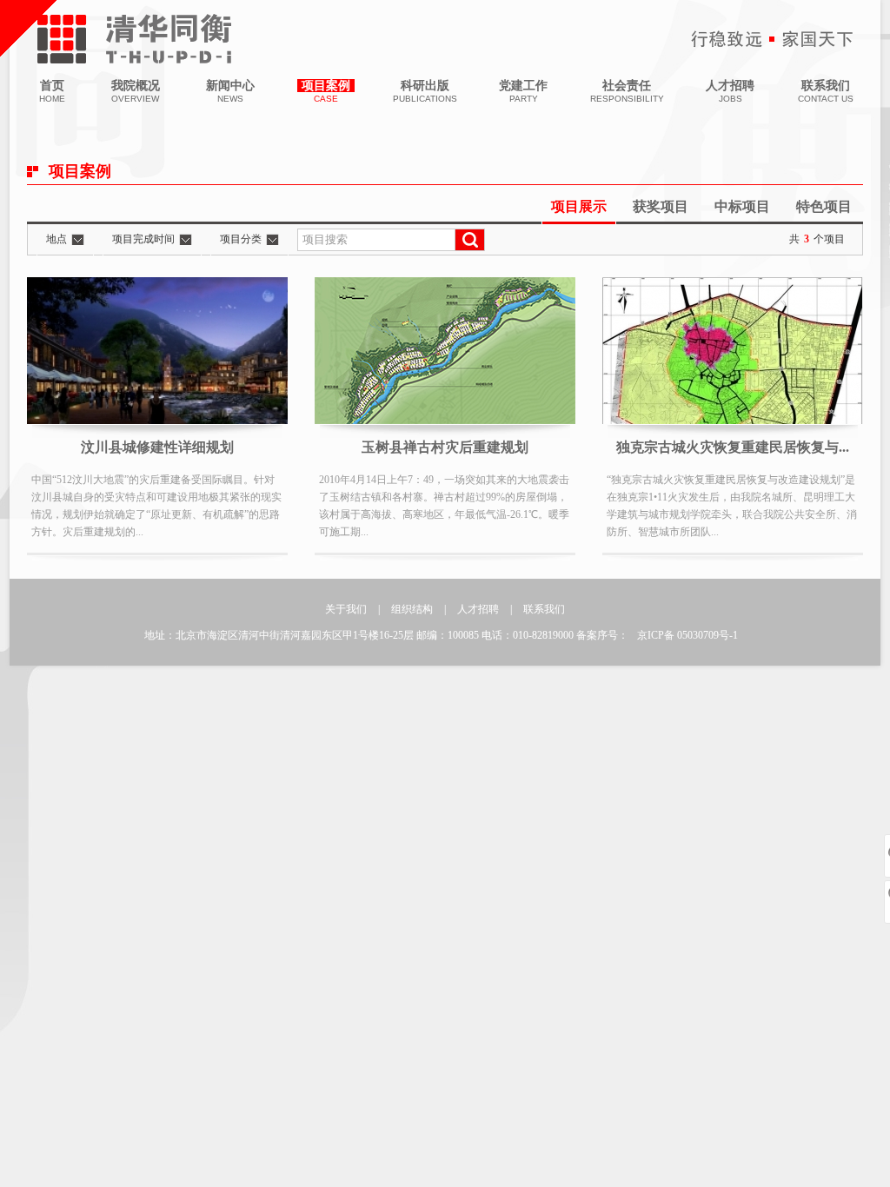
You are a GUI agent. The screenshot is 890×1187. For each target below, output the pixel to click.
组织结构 (412, 609)
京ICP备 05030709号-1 (687, 635)
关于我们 (346, 609)
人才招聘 (478, 609)
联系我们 (544, 609)
